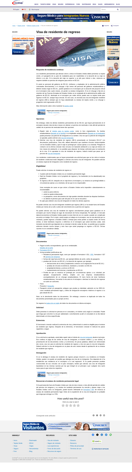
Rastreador (33, 440)
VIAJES (100, 4)
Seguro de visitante (54, 443)
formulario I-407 (88, 389)
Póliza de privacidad (77, 446)
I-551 (91, 254)
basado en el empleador (96, 133)
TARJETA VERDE (45, 4)
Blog (118, 4)
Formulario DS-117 (46, 250)
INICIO (36, 4)
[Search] (118, 9)
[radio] (63, 406)
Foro (15, 451)
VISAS (54, 4)
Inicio (13, 25)
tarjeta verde (68, 106)
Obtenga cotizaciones (53, 112)
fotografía (51, 286)
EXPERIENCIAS (69, 4)
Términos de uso (75, 448)
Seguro (16, 448)
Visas (15, 446)
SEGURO (60, 4)
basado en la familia (58, 133)
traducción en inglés (53, 303)
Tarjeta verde (21, 25)
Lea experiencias (53, 446)
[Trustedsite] (97, 443)
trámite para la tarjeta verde (63, 131)
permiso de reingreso (53, 257)
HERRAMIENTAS (109, 4)
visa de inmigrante (67, 138)
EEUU (94, 4)
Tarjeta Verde (18, 443)
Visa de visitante (53, 440)
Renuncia (73, 443)
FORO (78, 4)
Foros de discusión (54, 448)
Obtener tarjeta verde (33, 25)
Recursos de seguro (54, 451)
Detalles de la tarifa (46, 248)
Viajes (31, 446)
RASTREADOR (86, 4)
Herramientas (33, 448)
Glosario (73, 440)
